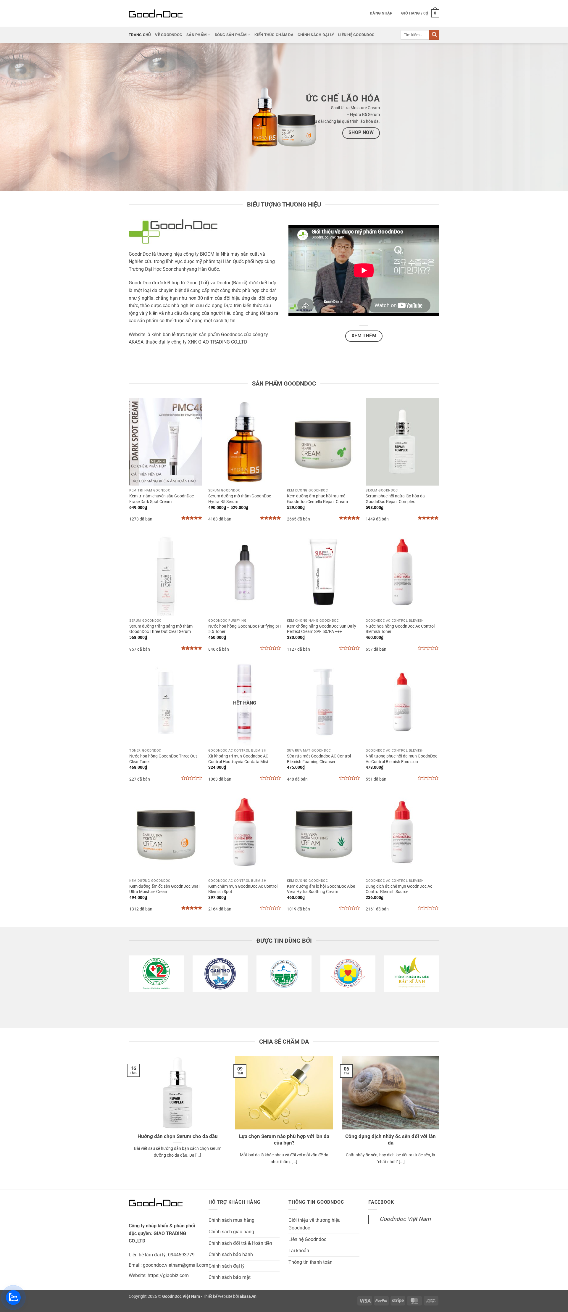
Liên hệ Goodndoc (356, 35)
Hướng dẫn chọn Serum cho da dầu (178, 1136)
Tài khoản (298, 1250)
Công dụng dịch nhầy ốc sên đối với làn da (390, 1140)
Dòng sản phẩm (230, 35)
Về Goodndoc (168, 35)
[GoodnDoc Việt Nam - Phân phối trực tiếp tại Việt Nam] (158, 13)
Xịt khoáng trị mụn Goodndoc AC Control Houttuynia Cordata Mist (238, 759)
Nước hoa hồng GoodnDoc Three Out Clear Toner (163, 759)
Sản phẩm (196, 35)
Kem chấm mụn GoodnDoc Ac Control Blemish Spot (242, 889)
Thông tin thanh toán (310, 1262)
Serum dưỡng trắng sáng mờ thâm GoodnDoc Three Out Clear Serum (161, 629)
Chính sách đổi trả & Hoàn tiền (240, 1243)
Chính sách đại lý (316, 35)
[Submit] (434, 35)
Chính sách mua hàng (231, 1220)
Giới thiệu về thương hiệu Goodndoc (314, 1224)
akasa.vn (248, 1296)
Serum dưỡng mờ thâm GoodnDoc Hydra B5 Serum (239, 499)
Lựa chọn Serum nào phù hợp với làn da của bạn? (284, 1140)
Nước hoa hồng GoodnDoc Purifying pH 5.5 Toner (244, 629)
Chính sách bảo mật (230, 1277)
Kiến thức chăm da (273, 35)
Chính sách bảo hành (231, 1254)
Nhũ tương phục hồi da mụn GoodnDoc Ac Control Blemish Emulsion (401, 759)
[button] (381, 13)
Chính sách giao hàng (231, 1231)
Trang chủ (140, 35)
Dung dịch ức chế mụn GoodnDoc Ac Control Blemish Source (399, 889)
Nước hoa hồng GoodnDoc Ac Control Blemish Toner (400, 629)
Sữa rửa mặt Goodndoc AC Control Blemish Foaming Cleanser (319, 759)
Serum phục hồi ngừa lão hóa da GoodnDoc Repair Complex (395, 499)
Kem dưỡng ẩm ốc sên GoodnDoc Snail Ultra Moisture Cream (164, 889)
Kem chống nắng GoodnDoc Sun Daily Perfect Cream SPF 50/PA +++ (321, 629)
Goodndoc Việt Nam (405, 1219)
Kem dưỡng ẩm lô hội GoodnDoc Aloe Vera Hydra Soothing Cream (321, 889)
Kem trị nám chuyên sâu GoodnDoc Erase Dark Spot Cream (161, 499)
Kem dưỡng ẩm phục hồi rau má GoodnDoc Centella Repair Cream (317, 499)
